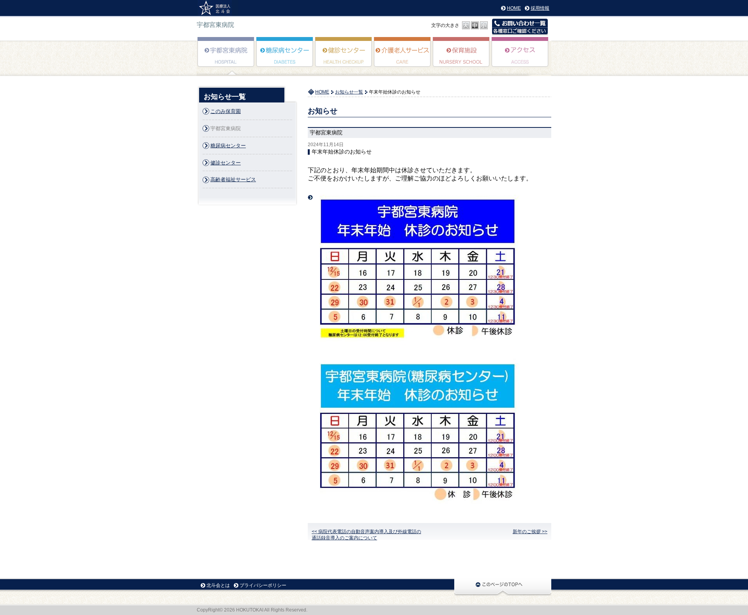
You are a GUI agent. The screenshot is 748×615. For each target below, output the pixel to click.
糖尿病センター (285, 57)
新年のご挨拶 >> (530, 531)
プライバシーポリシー (263, 585)
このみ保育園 (461, 57)
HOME (514, 8)
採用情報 (540, 8)
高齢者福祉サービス (402, 57)
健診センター (344, 57)
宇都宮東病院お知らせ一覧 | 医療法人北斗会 (217, 8)
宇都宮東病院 (226, 57)
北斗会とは (218, 585)
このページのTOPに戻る (502, 587)
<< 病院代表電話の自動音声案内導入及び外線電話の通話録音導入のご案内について (366, 535)
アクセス (520, 57)
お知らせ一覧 (349, 92)
